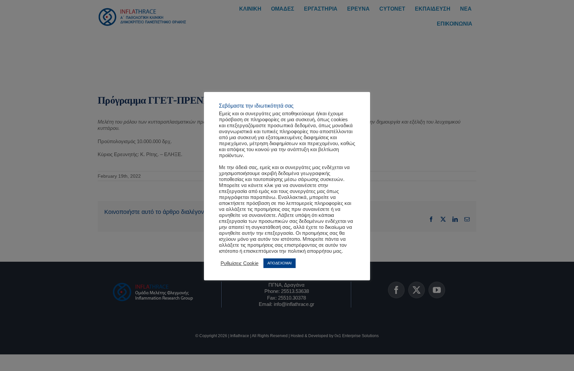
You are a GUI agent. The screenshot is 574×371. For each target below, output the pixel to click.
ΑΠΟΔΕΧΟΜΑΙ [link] (279, 263)
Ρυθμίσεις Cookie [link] (239, 263)
